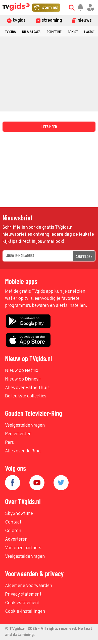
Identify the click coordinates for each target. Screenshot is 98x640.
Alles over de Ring (23, 451)
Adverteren (16, 539)
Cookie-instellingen (25, 612)
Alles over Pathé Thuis (27, 388)
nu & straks (31, 31)
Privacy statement (23, 594)
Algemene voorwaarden (28, 586)
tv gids (10, 31)
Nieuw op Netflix (21, 371)
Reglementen (18, 434)
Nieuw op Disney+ (23, 379)
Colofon (13, 531)
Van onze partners (23, 548)
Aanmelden (84, 256)
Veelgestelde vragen (25, 425)
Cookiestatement (22, 603)
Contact (13, 522)
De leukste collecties (25, 396)
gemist (73, 31)
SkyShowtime (19, 514)
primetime (54, 31)
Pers (9, 443)
